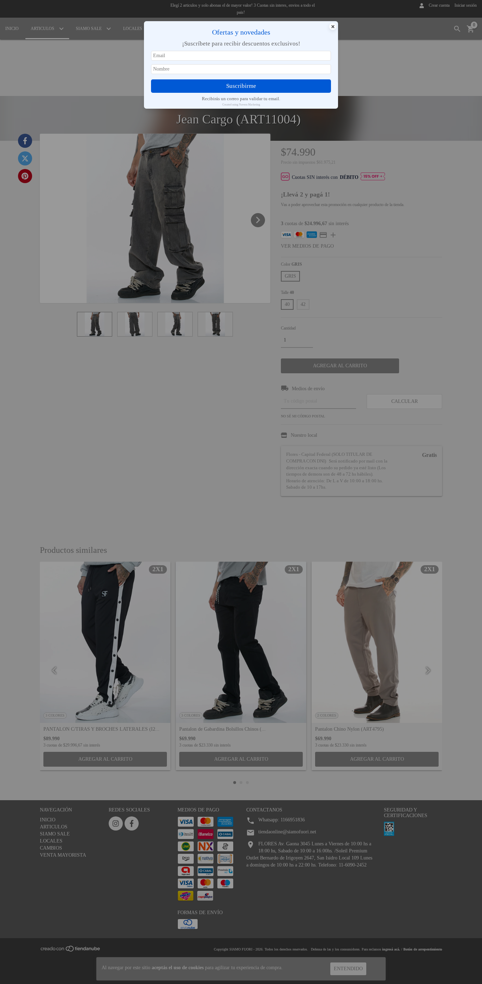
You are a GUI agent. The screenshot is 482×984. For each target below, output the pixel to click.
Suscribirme (241, 86)
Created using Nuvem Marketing (241, 104)
